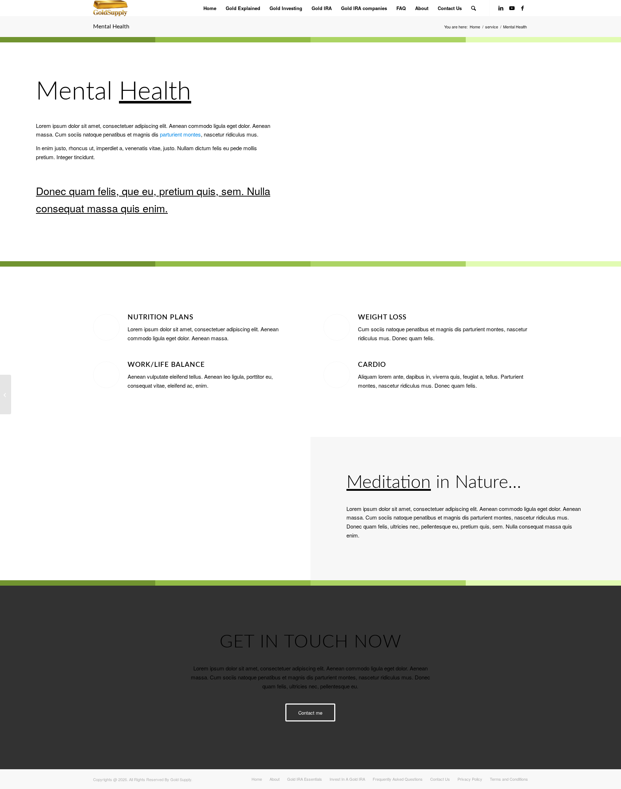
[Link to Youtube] (511, 8)
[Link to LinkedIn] (501, 8)
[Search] (473, 8)
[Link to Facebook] (522, 8)
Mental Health (111, 26)
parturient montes (180, 134)
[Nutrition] (5, 394)
